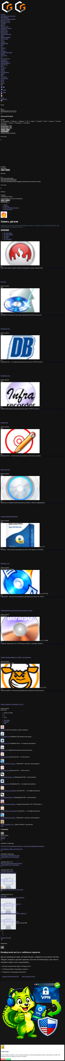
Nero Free (3, 282)
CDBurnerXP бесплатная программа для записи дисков (16, 610)
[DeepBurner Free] (20, 359)
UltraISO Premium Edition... (8, 804)
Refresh (3, 838)
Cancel (3, 129)
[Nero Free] (20, 265)
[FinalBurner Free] (20, 312)
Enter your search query (7, 178)
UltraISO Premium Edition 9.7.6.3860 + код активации (16, 657)
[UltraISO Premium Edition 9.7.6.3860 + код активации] (20, 640)
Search (2, 109)
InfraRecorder (4, 422)
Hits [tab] (5, 723)
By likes (6, 237)
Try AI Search (4, 131)
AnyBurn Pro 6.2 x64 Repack (9, 790)
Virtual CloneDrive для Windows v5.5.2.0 (12, 704)
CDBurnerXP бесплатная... (8, 763)
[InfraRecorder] (20, 405)
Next (5, 717)
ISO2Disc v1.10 (5, 563)
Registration (4, 99)
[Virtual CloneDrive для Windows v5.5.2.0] (20, 687)
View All (3, 837)
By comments (7, 239)
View (2, 731)
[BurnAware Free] (20, 452)
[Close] (1, 108)
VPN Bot (8, 937)
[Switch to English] (1, 94)
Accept (8, 1059)
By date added (8, 233)
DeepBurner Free (5, 375)
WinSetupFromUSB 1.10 (7, 777)
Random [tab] (6, 721)
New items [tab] (7, 720)
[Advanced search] (1, 113)
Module (3, 119)
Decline (3, 1059)
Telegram (3, 937)
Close (2, 170)
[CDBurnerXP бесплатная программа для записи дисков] (20, 593)
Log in (2, 97)
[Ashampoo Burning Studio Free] (20, 499)
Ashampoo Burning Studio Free (9, 516)
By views (6, 236)
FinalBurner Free (5, 329)
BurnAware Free (5, 469)
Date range (4, 124)
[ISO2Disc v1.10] (20, 546)
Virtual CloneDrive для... (7, 824)
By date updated (8, 234)
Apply (7, 129)
